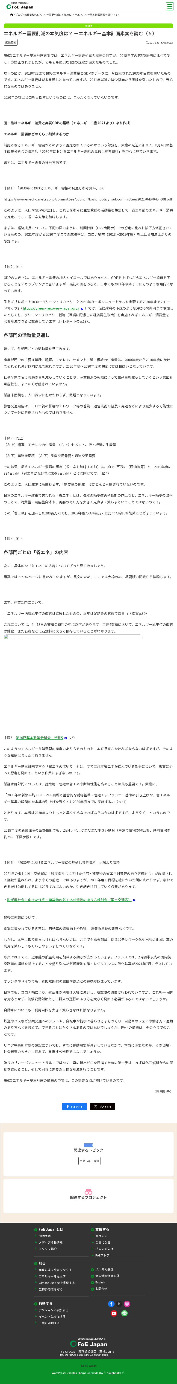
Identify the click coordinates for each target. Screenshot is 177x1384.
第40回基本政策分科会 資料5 (39, 737)
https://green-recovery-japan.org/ (51, 308)
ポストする (105, 1106)
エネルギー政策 (89, 1161)
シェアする (77, 1106)
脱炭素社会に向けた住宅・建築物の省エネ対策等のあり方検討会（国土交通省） (69, 899)
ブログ (19, 14)
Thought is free (114, 1373)
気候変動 (29, 14)
